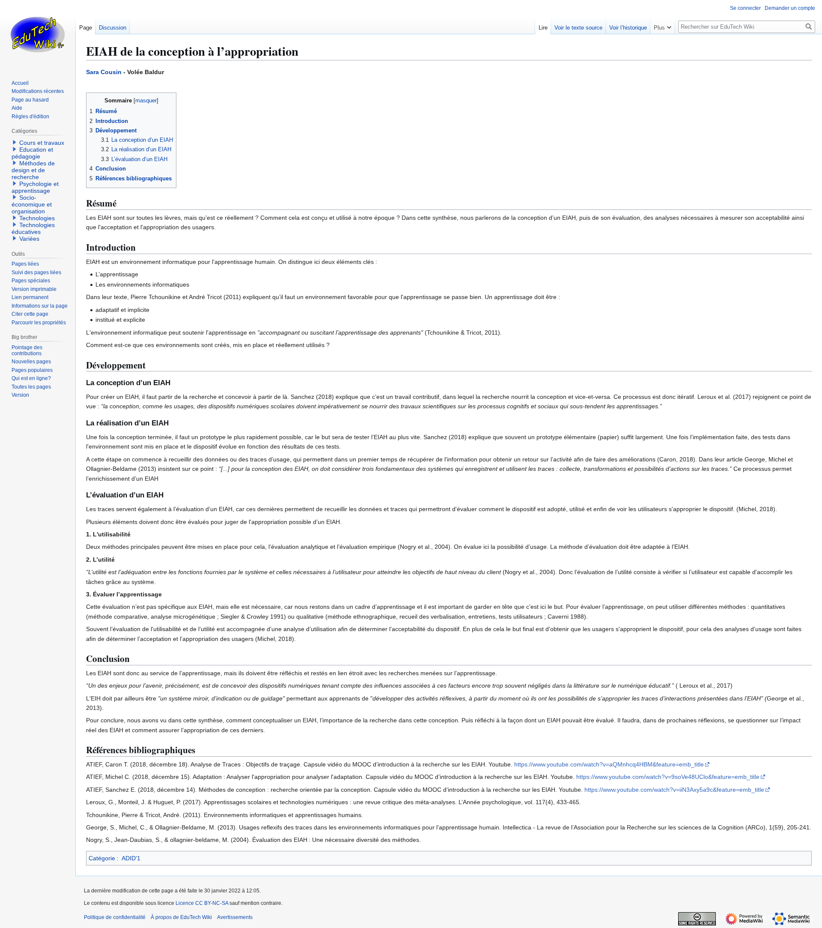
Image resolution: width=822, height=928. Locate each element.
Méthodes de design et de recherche (33, 170)
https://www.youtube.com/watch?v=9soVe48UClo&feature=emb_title (667, 776)
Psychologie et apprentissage (35, 187)
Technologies (37, 218)
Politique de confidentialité (115, 917)
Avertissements (235, 917)
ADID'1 (131, 858)
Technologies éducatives (33, 228)
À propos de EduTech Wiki (181, 917)
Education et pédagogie (32, 153)
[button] (662, 25)
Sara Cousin (104, 72)
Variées (29, 238)
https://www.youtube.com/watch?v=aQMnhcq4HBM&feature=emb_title (609, 764)
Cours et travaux (41, 142)
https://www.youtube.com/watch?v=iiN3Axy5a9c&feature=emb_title (674, 789)
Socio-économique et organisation (32, 204)
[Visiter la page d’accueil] (37, 34)
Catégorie (102, 858)
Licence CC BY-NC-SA (202, 903)
